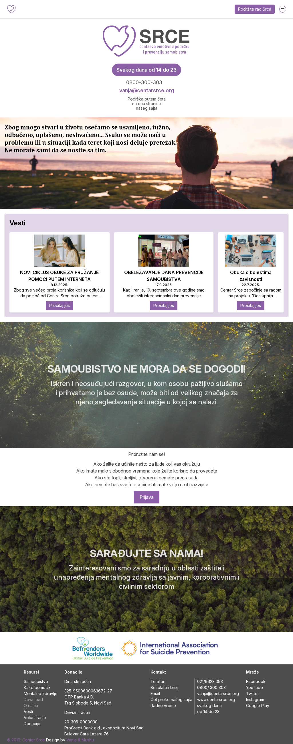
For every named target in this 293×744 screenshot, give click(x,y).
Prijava (147, 497)
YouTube (254, 687)
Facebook (256, 681)
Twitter (252, 693)
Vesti (28, 711)
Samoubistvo (36, 681)
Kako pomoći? (37, 687)
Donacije (32, 723)
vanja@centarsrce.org (146, 90)
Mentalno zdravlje (41, 693)
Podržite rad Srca (254, 9)
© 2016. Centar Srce (26, 739)
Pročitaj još (59, 305)
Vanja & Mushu (80, 739)
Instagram (255, 699)
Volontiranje (35, 717)
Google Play (257, 705)
